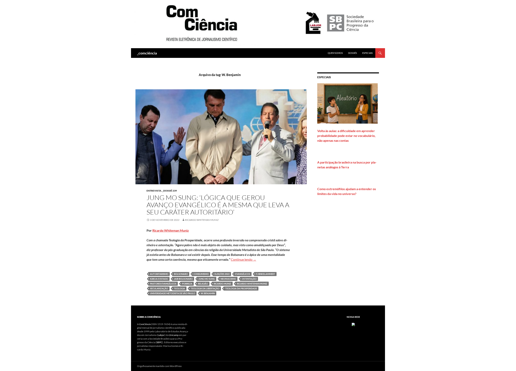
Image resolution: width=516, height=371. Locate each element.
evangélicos (242, 274)
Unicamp (174, 335)
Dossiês (352, 53)
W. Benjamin (208, 293)
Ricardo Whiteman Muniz (201, 219)
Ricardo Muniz (222, 283)
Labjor (161, 335)
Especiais (367, 53)
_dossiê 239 (169, 190)
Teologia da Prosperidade (241, 288)
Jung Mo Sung (206, 278)
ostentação (249, 278)
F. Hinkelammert (265, 274)
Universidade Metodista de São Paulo (172, 293)
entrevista (154, 190)
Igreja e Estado (159, 278)
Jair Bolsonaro (183, 278)
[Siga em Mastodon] (353, 324)
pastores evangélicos (163, 283)
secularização (159, 288)
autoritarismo (159, 274)
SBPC (159, 342)
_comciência (147, 53)
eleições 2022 (222, 274)
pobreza (187, 283)
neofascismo (228, 278)
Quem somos (335, 53)
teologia (179, 288)
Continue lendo (243, 259)
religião (203, 283)
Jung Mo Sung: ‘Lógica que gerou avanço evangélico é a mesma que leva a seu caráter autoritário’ (218, 204)
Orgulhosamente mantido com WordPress (159, 366)
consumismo (201, 274)
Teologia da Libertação (205, 288)
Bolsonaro (181, 274)
